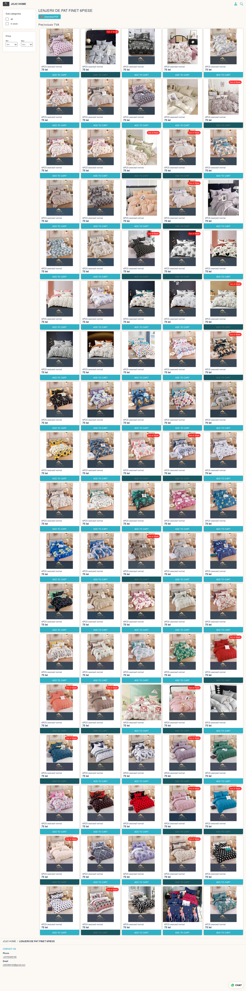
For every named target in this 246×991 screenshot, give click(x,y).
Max (22, 40)
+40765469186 (10, 956)
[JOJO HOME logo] (6, 4)
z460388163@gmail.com (14, 964)
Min (7, 40)
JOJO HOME (18, 4)
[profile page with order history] (236, 4)
